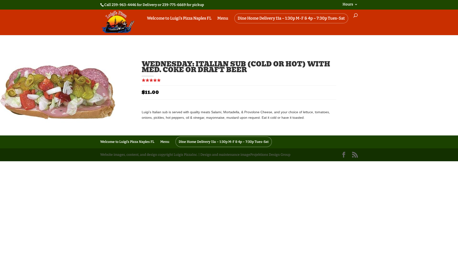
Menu (222, 19)
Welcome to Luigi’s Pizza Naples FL (179, 19)
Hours (348, 4)
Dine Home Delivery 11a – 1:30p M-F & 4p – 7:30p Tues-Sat (291, 18)
